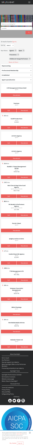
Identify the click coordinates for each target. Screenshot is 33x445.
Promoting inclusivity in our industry (13, 368)
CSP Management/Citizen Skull (16, 88)
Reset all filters (13, 62)
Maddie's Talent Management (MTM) (16, 167)
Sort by (3, 45)
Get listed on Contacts (8, 377)
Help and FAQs (6, 392)
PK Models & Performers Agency (16, 205)
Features (16, 103)
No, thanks (13, 443)
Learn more (19, 433)
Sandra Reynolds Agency (16, 254)
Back (3, 18)
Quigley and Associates (16, 239)
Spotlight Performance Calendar (12, 375)
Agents (14, 41)
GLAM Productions (16, 119)
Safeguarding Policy (8, 394)
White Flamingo (17, 307)
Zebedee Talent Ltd (16, 340)
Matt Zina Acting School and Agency (16, 186)
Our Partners (6, 360)
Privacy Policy (6, 390)
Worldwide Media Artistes (16, 322)
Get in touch (5, 358)
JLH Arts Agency (16, 136)
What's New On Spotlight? (10, 381)
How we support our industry (10, 362)
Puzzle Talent (16, 223)
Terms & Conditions (8, 387)
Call (8, 110)
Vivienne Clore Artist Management (16, 289)
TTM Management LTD (16, 271)
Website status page (8, 379)
